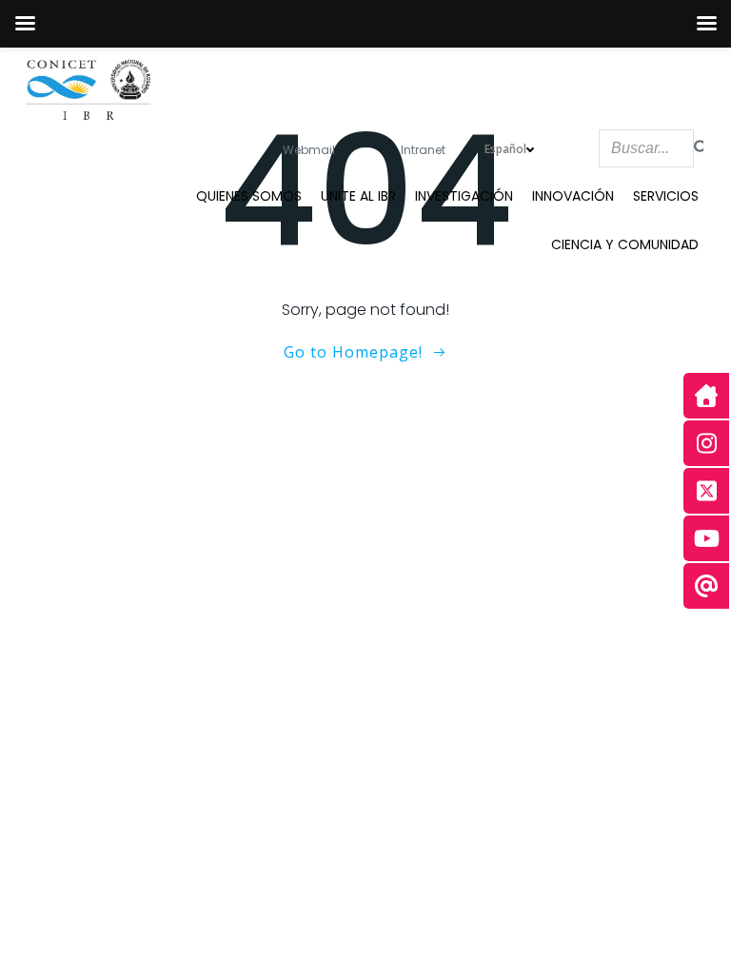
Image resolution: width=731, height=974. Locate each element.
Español (505, 149)
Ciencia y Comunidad (625, 244)
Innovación (573, 195)
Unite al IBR (358, 195)
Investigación (464, 195)
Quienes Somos (249, 195)
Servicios (666, 195)
